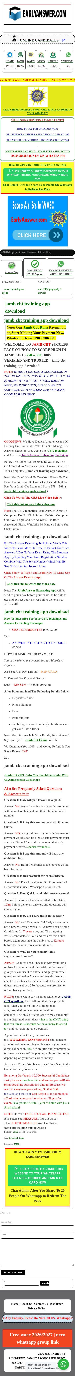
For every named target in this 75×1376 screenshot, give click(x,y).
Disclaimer (56, 1303)
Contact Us (41, 1303)
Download (13, 1138)
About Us (26, 1303)
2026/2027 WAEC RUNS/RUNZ (46, 1358)
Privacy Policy (37, 1308)
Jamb (21, 1138)
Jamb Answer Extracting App (36, 590)
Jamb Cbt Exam (36, 740)
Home (14, 1303)
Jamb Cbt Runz (35, 327)
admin (15, 1132)
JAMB (16, 1144)
